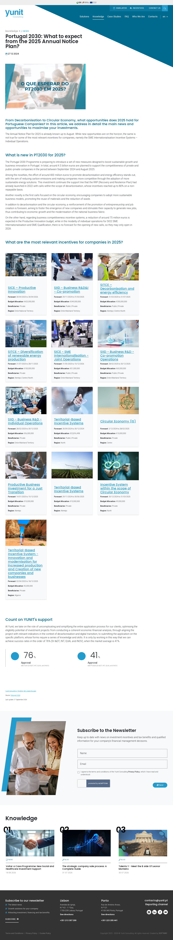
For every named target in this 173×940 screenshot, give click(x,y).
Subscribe (10, 919)
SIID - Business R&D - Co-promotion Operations (117, 355)
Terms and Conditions (14, 933)
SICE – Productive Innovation (22, 289)
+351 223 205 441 (109, 920)
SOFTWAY (163, 933)
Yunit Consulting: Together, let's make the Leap (20, 691)
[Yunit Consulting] (14, 13)
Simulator (121, 8)
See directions (66, 914)
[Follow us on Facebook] (160, 912)
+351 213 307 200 (68, 920)
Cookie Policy (45, 933)
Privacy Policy (134, 772)
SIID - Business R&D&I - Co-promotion (71, 289)
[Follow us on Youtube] (165, 912)
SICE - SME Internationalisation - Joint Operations (71, 355)
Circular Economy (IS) (118, 421)
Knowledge (98, 16)
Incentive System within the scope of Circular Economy (115, 488)
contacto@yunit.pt (156, 900)
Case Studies (114, 16)
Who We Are (138, 16)
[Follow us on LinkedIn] (154, 912)
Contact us (154, 8)
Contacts (153, 16)
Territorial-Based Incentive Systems (68, 421)
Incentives (138, 8)
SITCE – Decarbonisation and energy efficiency (117, 288)
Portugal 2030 (15, 695)
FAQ (127, 16)
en (164, 16)
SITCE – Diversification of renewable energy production (25, 355)
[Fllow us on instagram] (149, 912)
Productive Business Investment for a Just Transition (25, 488)
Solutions (84, 16)
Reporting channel (156, 904)
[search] (165, 8)
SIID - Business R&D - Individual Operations (25, 421)
